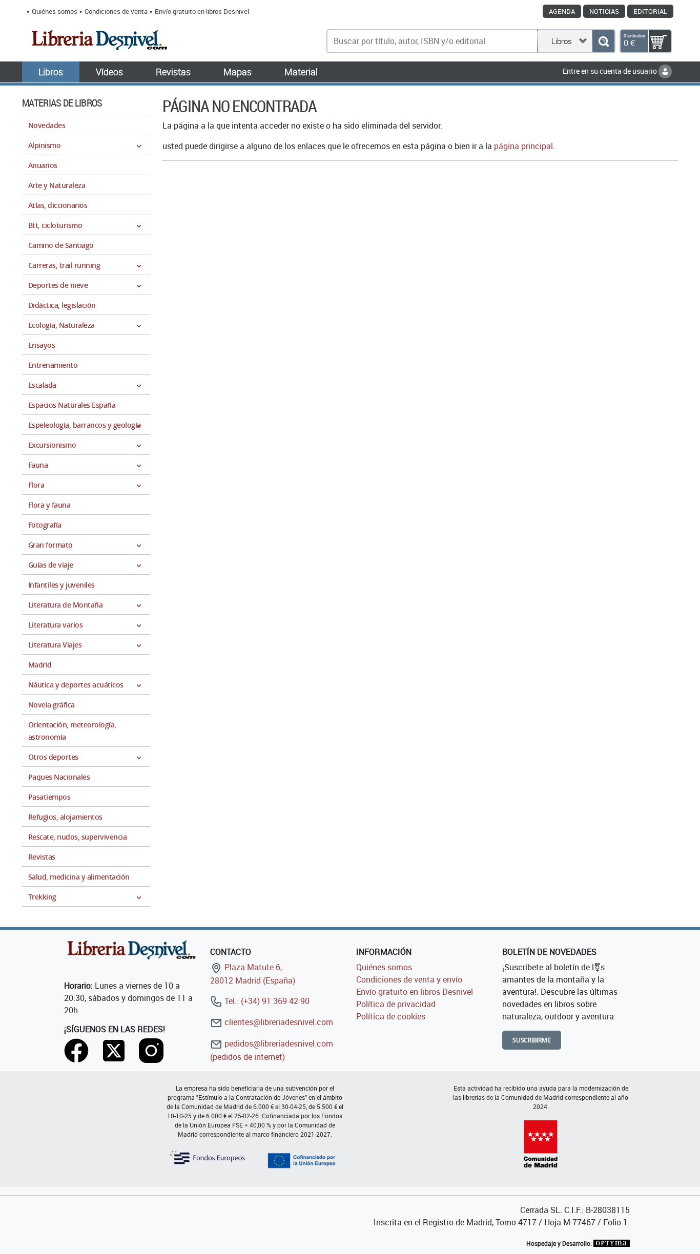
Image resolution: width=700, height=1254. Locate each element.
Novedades (46, 125)
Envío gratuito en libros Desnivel (202, 11)
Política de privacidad (396, 1004)
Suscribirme (531, 1040)
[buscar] (603, 41)
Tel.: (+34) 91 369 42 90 (266, 1001)
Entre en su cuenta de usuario (610, 71)
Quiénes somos (54, 11)
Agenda (562, 11)
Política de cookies (390, 1016)
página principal (523, 146)
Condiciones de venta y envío (409, 979)
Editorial (650, 11)
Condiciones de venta (116, 11)
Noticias (604, 11)
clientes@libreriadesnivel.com (277, 1022)
